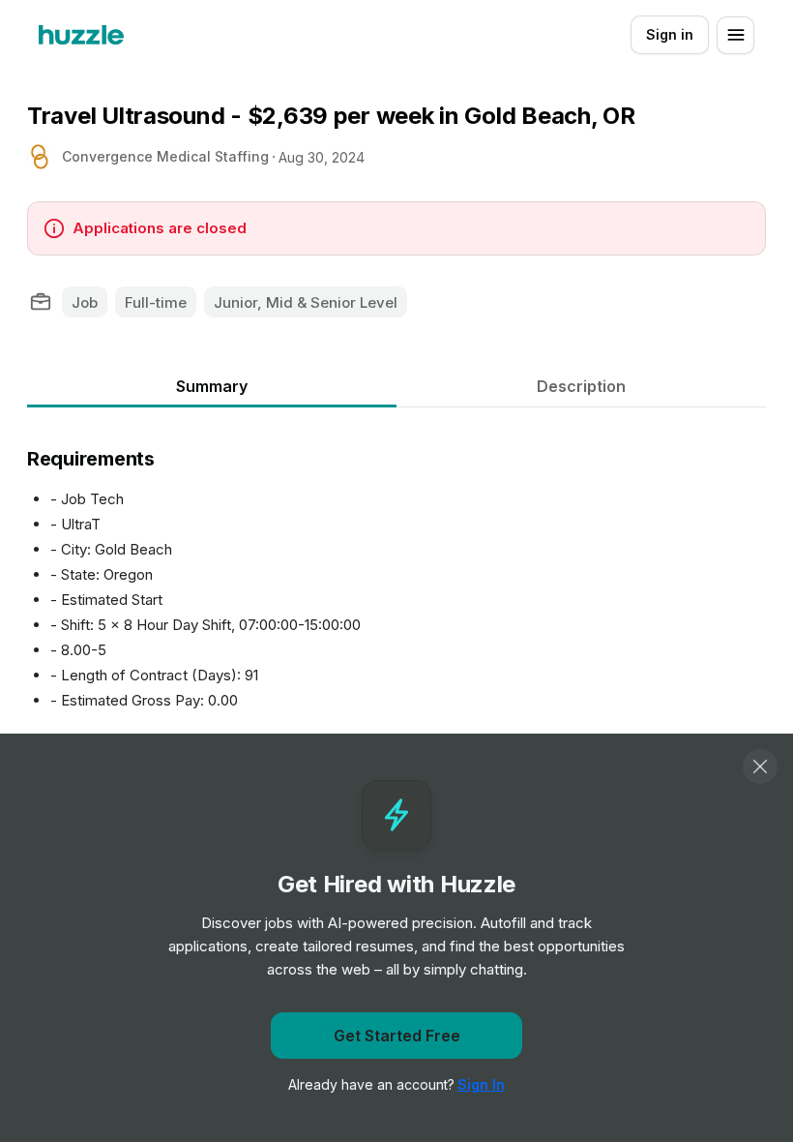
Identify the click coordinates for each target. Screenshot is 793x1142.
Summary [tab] (212, 386)
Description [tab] (581, 386)
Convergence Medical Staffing (165, 156)
